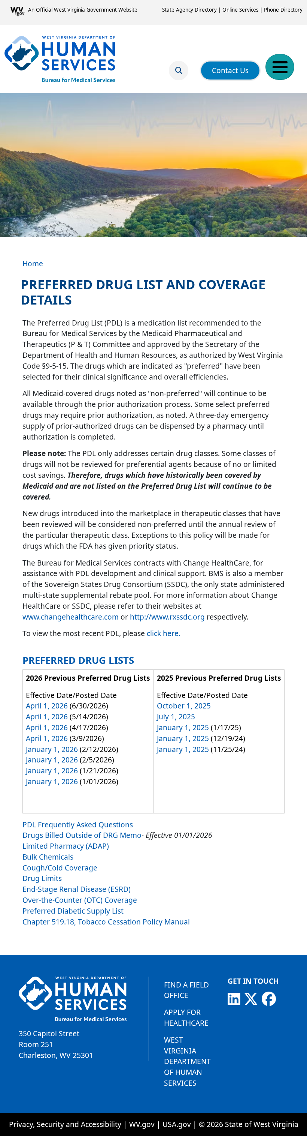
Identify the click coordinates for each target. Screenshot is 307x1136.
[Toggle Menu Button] (279, 67)
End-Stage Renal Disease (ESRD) (76, 889)
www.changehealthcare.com (70, 617)
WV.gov (142, 1124)
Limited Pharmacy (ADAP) (65, 846)
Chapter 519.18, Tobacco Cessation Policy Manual (106, 922)
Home (32, 263)
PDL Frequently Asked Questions (77, 824)
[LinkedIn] (234, 999)
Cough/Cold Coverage (59, 868)
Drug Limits (42, 878)
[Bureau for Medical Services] (59, 59)
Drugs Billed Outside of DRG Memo (82, 835)
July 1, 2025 (176, 716)
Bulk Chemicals (47, 857)
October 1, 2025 (184, 706)
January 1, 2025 (183, 727)
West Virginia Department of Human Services (187, 1061)
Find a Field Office (186, 990)
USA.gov (176, 1124)
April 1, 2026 (47, 706)
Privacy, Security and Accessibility (65, 1124)
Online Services (240, 9)
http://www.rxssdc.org (167, 617)
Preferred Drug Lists (78, 660)
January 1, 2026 (52, 749)
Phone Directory (283, 9)
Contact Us (230, 70)
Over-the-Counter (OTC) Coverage (79, 900)
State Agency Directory (189, 9)
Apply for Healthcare (186, 1017)
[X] (251, 999)
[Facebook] (269, 999)
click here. (163, 633)
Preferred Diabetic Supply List (73, 911)
